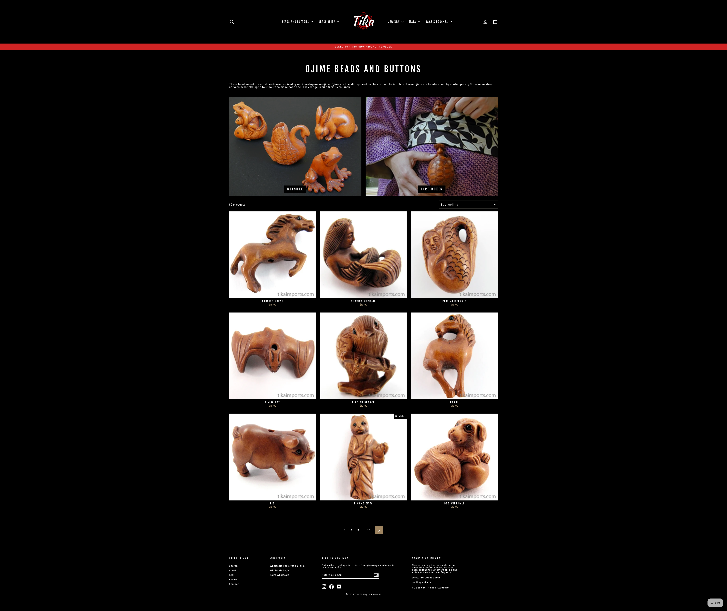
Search (233, 565)
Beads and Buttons (296, 21)
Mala (413, 21)
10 (368, 530)
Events (233, 579)
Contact (234, 583)
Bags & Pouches (437, 21)
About (232, 570)
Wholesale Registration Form (287, 565)
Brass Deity (327, 21)
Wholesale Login (279, 570)
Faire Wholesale (279, 574)
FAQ (231, 574)
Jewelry (394, 21)
